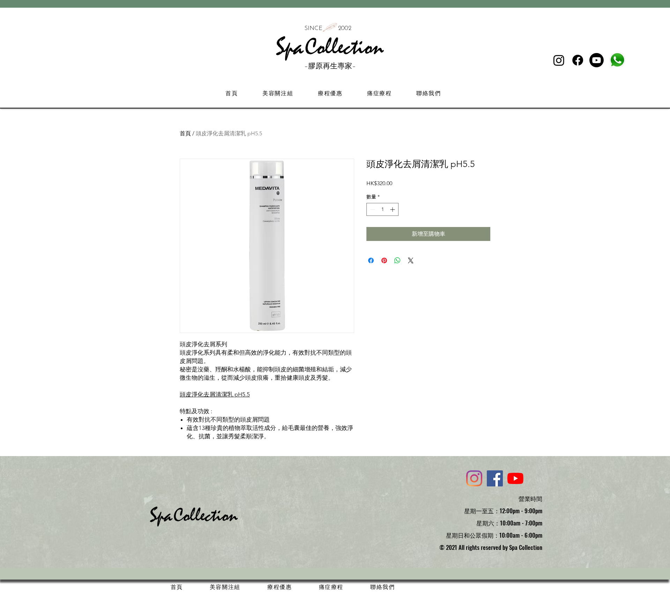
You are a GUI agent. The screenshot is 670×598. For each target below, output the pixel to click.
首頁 (185, 133)
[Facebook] (578, 60)
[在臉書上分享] (371, 260)
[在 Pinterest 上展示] (384, 260)
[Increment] (393, 209)
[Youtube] (596, 60)
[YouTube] (515, 478)
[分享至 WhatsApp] (397, 260)
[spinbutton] (382, 209)
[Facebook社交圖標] (495, 478)
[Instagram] (559, 60)
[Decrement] (371, 209)
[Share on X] (411, 260)
